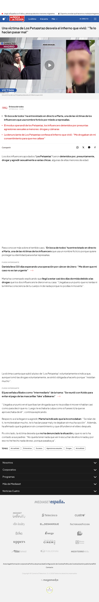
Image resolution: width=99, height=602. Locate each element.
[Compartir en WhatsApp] (77, 147)
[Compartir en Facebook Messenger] (89, 147)
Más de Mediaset (12, 483)
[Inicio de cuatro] (4, 19)
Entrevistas (27, 448)
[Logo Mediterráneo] (80, 551)
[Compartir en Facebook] (95, 147)
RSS (94, 564)
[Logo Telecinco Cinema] (49, 542)
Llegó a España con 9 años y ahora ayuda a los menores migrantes (29, 14)
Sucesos (39, 448)
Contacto (49, 567)
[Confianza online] (49, 592)
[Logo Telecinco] (49, 515)
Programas (9, 476)
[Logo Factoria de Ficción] (80, 524)
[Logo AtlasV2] (19, 551)
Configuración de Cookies (54, 564)
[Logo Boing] (19, 533)
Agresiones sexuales (54, 448)
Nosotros (8, 462)
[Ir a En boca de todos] (17, 19)
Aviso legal (7, 564)
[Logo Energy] (49, 533)
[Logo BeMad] (80, 533)
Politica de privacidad (37, 564)
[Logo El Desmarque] (49, 524)
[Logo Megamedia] (50, 580)
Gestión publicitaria (85, 564)
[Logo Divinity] (19, 524)
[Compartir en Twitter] (83, 147)
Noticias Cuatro (11, 490)
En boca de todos (16, 106)
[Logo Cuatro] (80, 515)
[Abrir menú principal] (95, 19)
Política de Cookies (71, 564)
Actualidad (15, 448)
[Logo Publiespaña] (49, 551)
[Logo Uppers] (19, 542)
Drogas (69, 448)
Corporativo (9, 469)
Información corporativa (20, 564)
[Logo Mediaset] (49, 503)
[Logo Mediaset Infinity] (19, 515)
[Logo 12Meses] (80, 542)
